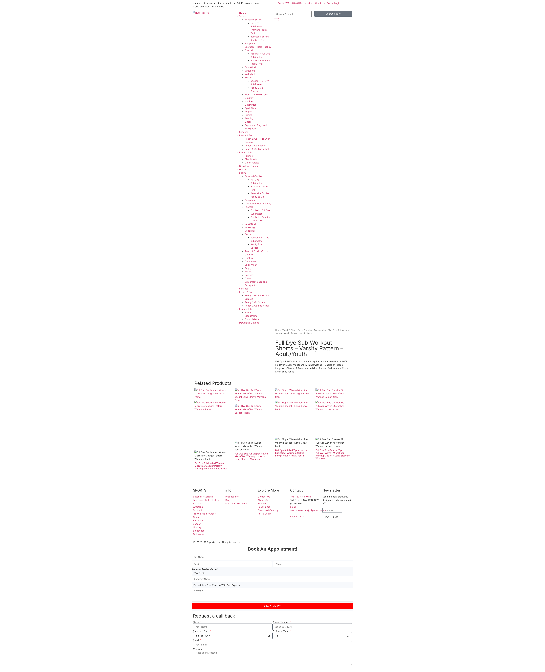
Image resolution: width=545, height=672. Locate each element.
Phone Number (280, 622)
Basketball (250, 67)
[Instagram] (341, 525)
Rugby (248, 111)
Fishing (248, 115)
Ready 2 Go (245, 135)
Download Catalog (249, 166)
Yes (196, 573)
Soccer (248, 77)
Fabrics (249, 155)
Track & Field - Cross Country (297, 330)
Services (243, 132)
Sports (242, 16)
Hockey (249, 101)
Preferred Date (201, 631)
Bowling (249, 118)
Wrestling (250, 70)
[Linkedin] (333, 525)
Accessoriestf (320, 330)
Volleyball (250, 74)
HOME (242, 12)
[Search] (276, 19)
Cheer (248, 121)
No (203, 573)
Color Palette (252, 162)
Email (196, 640)
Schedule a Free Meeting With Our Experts (217, 585)
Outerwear (250, 104)
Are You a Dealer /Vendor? (205, 569)
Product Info (245, 152)
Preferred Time (280, 631)
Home (278, 330)
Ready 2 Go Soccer (255, 145)
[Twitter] (326, 533)
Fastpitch (250, 43)
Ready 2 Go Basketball (257, 149)
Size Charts (251, 159)
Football (249, 50)
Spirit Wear (251, 108)
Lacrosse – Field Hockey (258, 46)
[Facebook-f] (326, 525)
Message (198, 649)
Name (196, 622)
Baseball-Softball (254, 19)
